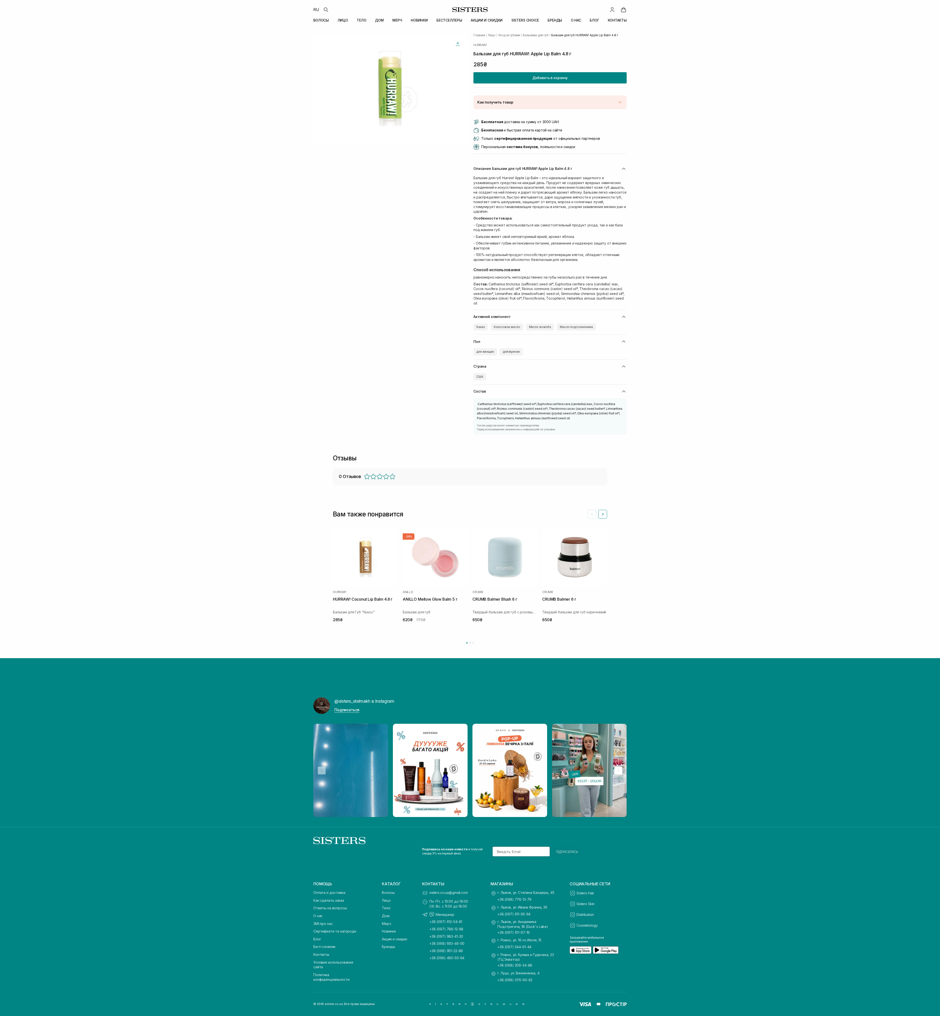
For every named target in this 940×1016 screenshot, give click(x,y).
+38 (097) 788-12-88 (446, 929)
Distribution (585, 914)
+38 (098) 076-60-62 (514, 980)
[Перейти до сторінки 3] (473, 642)
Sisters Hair (585, 893)
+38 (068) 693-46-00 (446, 943)
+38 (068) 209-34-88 (514, 965)
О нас (318, 916)
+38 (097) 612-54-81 (445, 922)
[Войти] (612, 9)
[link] (623, 9)
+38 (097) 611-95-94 (513, 914)
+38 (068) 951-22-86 (446, 951)
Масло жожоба (540, 327)
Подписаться (346, 709)
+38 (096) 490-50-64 (446, 958)
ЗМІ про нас (323, 924)
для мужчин (511, 351)
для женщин (485, 351)
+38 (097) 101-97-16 (513, 932)
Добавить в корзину (550, 78)
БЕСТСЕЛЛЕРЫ (449, 20)
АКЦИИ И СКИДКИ (487, 20)
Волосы (388, 892)
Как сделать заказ (328, 900)
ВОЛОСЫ (321, 20)
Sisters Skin (585, 904)
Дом (385, 916)
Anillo (408, 592)
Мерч (386, 924)
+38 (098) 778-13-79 (514, 899)
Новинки (389, 931)
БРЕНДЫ (555, 20)
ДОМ (379, 20)
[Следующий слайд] (602, 514)
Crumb (477, 592)
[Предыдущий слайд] (592, 514)
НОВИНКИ (419, 20)
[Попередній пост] (322, 770)
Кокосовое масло (507, 327)
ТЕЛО (361, 20)
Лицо (386, 900)
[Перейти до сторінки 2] (470, 642)
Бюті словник (324, 947)
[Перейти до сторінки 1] (467, 642)
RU (316, 9)
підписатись (567, 851)
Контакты (321, 954)
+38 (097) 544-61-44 (514, 947)
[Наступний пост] (618, 770)
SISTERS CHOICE (525, 20)
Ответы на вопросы (330, 908)
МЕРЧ (397, 20)
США (479, 376)
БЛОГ (594, 20)
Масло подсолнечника (576, 327)
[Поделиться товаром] (458, 44)
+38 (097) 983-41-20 (446, 936)
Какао (480, 327)
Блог (317, 939)
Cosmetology (587, 925)
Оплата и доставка (329, 892)
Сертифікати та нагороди (334, 931)
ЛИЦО (343, 20)
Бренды (388, 947)
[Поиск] (326, 9)
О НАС (576, 20)
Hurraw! (480, 45)
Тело (386, 908)
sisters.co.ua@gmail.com (448, 892)
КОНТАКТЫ (617, 20)
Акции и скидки (394, 939)
